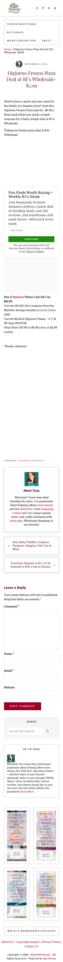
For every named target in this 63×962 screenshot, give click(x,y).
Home (7, 49)
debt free (26, 509)
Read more (18, 854)
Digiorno (18, 297)
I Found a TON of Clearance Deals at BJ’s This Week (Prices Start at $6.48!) (17, 887)
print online (48, 310)
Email (9, 670)
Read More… (28, 791)
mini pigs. (16, 520)
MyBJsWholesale (40, 954)
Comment (11, 606)
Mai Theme (49, 958)
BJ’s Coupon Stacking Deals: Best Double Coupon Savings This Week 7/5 (46, 887)
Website (9, 687)
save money (45, 505)
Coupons (23, 461)
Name (9, 653)
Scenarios (37, 461)
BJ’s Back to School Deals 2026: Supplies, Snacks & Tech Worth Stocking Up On (46, 829)
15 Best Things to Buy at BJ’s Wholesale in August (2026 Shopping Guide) (17, 828)
